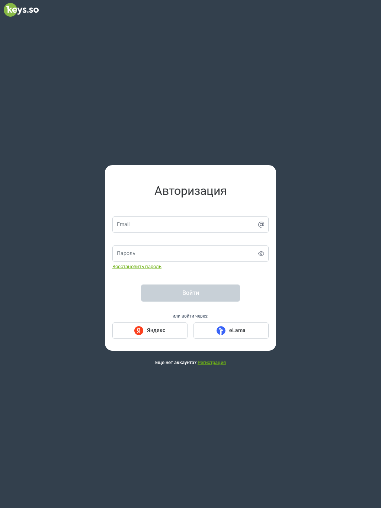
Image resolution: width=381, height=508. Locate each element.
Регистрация (212, 362)
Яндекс (156, 330)
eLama (237, 330)
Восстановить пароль (136, 266)
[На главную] (21, 15)
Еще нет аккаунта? (190, 362)
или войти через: (190, 316)
